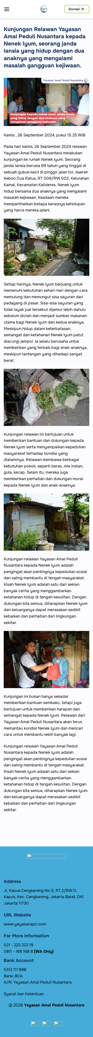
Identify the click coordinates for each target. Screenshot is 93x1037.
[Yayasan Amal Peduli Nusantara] (44, 9)
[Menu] (7, 9)
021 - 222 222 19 (18, 945)
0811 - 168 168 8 (29, 951)
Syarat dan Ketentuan (24, 993)
